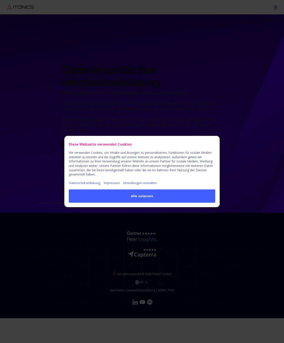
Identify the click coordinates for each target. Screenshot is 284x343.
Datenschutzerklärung (84, 183)
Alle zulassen (142, 196)
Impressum (112, 183)
